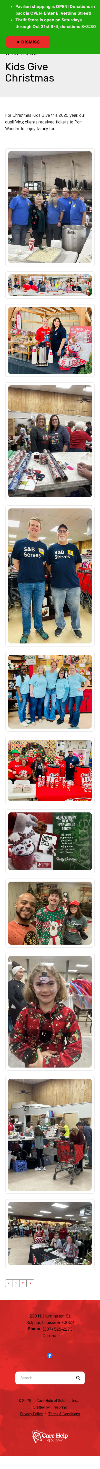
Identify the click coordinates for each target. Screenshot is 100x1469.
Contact (50, 1335)
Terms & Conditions (64, 1414)
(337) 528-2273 (58, 1329)
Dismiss (30, 41)
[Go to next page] (30, 1283)
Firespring (59, 1407)
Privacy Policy (31, 1414)
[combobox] (43, 1378)
